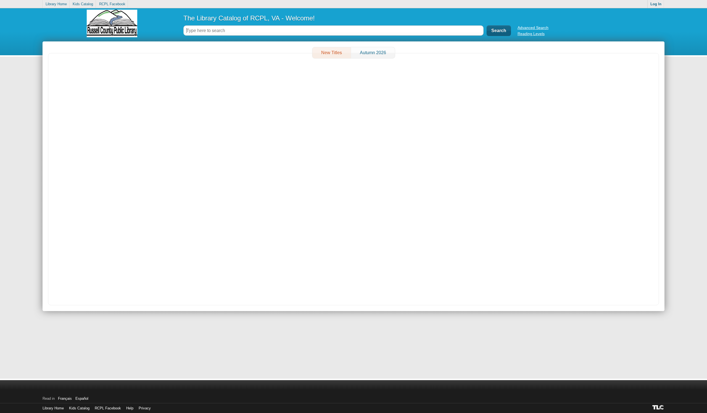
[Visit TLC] (658, 407)
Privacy (145, 408)
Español (81, 398)
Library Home (56, 4)
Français (65, 398)
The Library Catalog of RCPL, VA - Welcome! (249, 18)
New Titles (331, 52)
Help (129, 408)
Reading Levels (531, 33)
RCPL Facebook (112, 4)
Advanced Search (533, 27)
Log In (655, 4)
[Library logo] (112, 25)
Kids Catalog (83, 4)
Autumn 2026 (373, 52)
